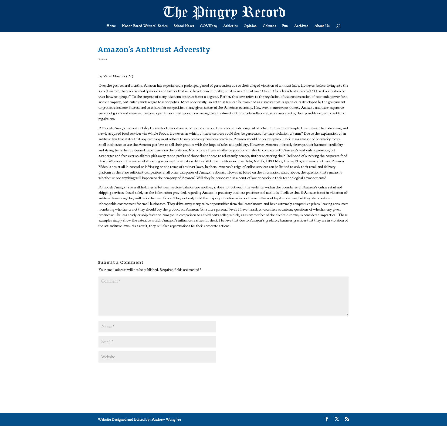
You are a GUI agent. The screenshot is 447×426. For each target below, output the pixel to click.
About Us (322, 26)
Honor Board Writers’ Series (145, 26)
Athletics (230, 26)
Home (111, 26)
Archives (301, 26)
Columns (269, 26)
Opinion (250, 26)
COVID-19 (208, 26)
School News (184, 26)
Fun (285, 26)
